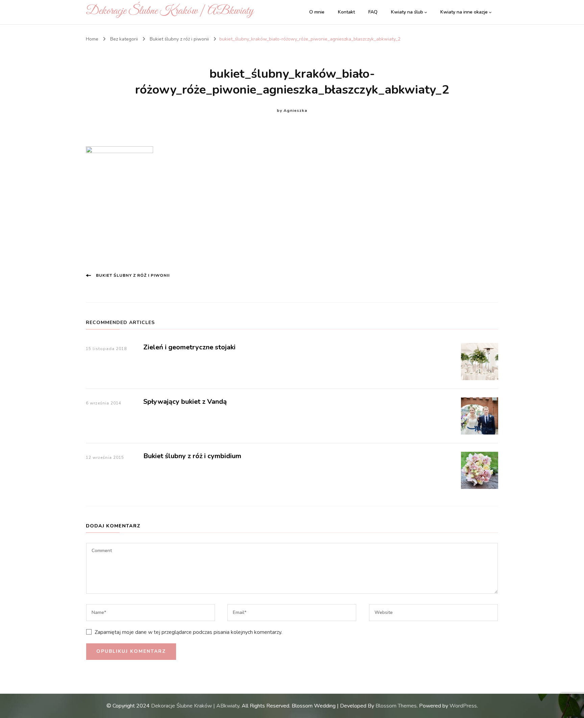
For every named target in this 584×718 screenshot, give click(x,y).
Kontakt (346, 12)
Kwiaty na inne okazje (464, 12)
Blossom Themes (396, 706)
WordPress (463, 706)
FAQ (373, 12)
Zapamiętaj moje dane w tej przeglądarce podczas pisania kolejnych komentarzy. (188, 632)
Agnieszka (295, 110)
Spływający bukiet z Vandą (185, 401)
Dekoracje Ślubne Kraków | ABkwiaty (169, 11)
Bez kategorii (124, 39)
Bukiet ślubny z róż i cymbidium (192, 456)
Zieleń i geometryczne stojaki (189, 347)
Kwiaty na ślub (407, 12)
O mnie (316, 12)
